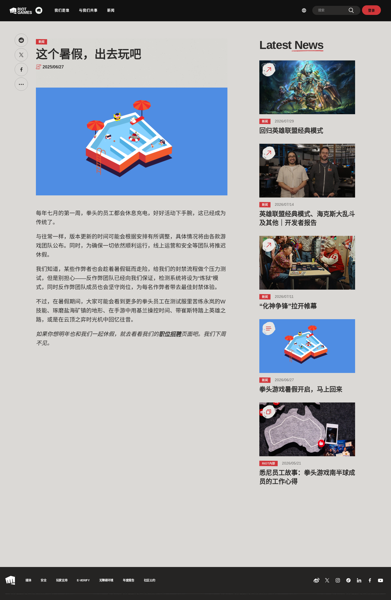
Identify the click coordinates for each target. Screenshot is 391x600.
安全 (43, 580)
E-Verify (83, 580)
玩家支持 (62, 580)
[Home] (40, 10)
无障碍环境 (106, 580)
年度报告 (128, 580)
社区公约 (149, 580)
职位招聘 (170, 334)
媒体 (28, 580)
